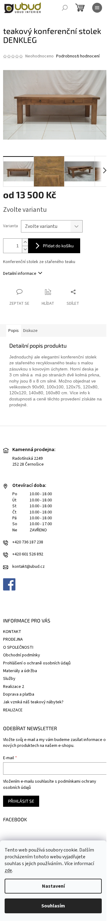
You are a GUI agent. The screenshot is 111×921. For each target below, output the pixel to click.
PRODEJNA (13, 639)
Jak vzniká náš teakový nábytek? (33, 702)
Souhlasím (53, 905)
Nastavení (53, 886)
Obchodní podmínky (21, 655)
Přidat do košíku (58, 245)
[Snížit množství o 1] (25, 249)
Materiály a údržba (20, 671)
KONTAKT (12, 632)
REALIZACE (13, 710)
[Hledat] (65, 8)
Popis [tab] (13, 331)
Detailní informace (19, 273)
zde (8, 870)
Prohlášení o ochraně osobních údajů (37, 663)
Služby (9, 679)
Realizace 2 (13, 687)
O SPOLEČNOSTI (18, 647)
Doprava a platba (18, 694)
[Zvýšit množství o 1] (25, 242)
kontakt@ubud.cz (28, 567)
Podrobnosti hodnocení (78, 56)
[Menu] (97, 8)
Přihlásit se (21, 801)
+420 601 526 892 (27, 554)
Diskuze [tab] (30, 331)
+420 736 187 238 (27, 542)
